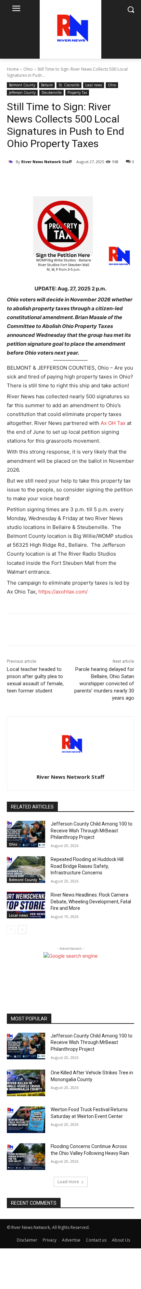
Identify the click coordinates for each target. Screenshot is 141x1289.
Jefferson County (22, 92)
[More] (67, 179)
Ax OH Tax (113, 423)
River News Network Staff (46, 161)
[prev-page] (11, 929)
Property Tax (77, 92)
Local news (93, 85)
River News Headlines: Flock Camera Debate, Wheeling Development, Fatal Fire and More (91, 901)
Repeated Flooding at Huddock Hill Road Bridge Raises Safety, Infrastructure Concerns (87, 866)
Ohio (28, 69)
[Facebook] (35, 179)
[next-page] (22, 929)
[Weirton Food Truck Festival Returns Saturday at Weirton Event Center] (26, 1119)
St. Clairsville (69, 85)
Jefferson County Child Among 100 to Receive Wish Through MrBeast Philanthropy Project (91, 830)
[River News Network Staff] (11, 161)
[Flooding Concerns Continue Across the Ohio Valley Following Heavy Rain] (26, 1156)
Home (13, 69)
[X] (51, 179)
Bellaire (47, 85)
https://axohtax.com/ (63, 591)
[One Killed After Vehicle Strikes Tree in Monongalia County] (26, 1083)
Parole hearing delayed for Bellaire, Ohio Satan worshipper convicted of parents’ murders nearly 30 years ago (104, 683)
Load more (68, 1182)
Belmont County (22, 85)
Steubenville (51, 92)
